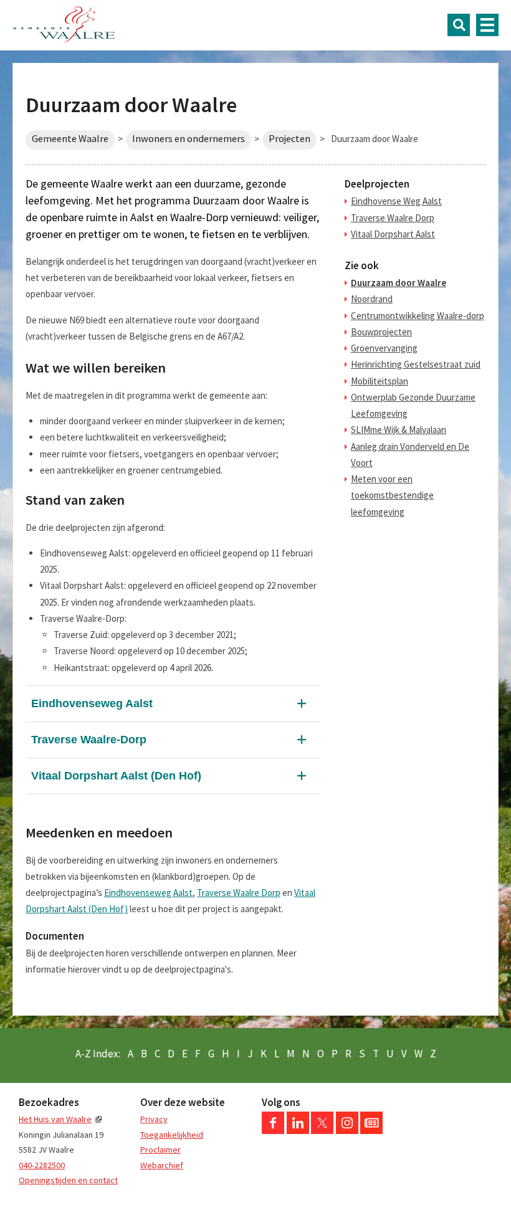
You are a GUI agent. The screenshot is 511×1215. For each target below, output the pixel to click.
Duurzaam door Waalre (398, 282)
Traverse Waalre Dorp (238, 892)
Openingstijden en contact (68, 1180)
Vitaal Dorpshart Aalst (393, 234)
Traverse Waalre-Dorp (88, 739)
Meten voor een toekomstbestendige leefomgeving (392, 495)
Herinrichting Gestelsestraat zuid (415, 364)
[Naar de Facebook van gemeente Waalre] (273, 1130)
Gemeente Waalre (70, 138)
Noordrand (372, 299)
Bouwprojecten (381, 332)
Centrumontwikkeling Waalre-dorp (417, 316)
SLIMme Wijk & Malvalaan (398, 430)
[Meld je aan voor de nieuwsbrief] (371, 1130)
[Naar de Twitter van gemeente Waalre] (322, 1130)
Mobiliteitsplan (379, 381)
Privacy (154, 1119)
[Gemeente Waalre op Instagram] (347, 1130)
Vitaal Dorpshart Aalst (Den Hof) (116, 776)
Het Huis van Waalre (55, 1119)
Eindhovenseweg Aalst (92, 703)
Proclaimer (160, 1149)
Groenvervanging (384, 348)
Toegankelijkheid (171, 1134)
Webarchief (161, 1165)
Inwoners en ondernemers (188, 138)
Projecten (289, 138)
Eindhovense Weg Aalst (396, 201)
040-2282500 (42, 1165)
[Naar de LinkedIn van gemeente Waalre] (298, 1130)
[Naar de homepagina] (64, 25)
